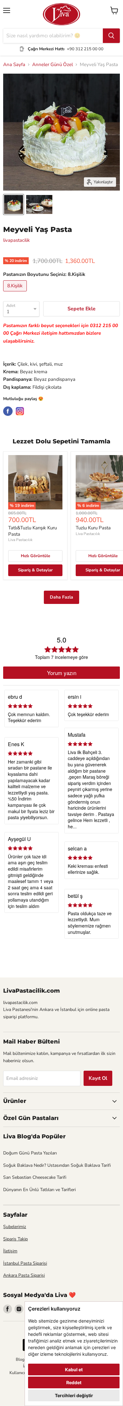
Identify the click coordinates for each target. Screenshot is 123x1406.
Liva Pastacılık (20, 539)
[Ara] (111, 35)
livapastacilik (16, 240)
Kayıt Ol (98, 1078)
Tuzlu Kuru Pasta (93, 528)
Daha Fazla (61, 597)
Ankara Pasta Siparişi (24, 1275)
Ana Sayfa (14, 64)
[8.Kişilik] (15, 293)
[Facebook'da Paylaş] (8, 411)
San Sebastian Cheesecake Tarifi (34, 1177)
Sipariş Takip (15, 1239)
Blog (20, 1359)
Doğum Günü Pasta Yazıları (30, 1153)
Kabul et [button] (74, 1369)
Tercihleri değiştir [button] (74, 1395)
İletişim (10, 1251)
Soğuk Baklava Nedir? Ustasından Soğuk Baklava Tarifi (57, 1165)
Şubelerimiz (14, 1227)
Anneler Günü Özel (52, 64)
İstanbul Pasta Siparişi (25, 1263)
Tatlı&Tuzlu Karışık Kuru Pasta (32, 531)
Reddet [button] (73, 1382)
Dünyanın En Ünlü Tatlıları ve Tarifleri (39, 1190)
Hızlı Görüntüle (35, 556)
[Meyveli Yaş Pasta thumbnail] (13, 204)
